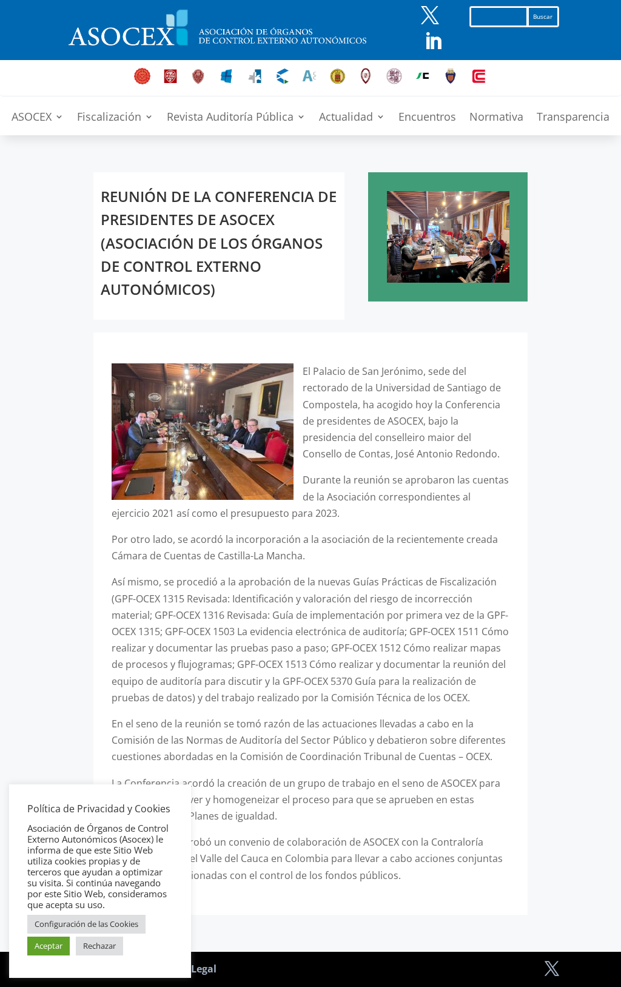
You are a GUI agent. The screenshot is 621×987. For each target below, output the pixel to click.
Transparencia (573, 118)
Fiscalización (109, 118)
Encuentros (427, 118)
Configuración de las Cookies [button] (86, 923)
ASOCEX (32, 118)
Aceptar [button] (48, 945)
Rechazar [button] (99, 945)
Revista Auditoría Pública (230, 118)
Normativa (496, 118)
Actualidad (346, 118)
